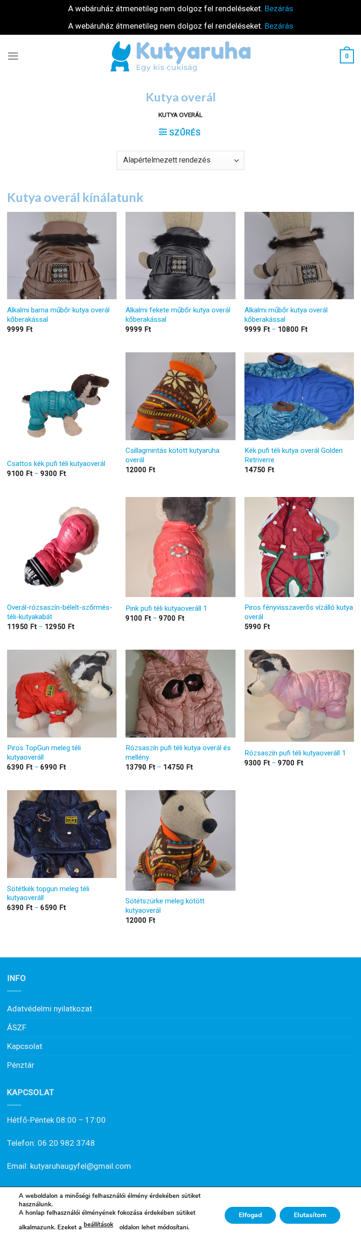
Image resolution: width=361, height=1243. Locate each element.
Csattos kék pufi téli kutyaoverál (56, 463)
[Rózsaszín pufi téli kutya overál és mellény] (180, 693)
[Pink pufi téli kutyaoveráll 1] (180, 547)
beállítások (98, 1224)
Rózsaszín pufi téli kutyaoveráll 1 (295, 753)
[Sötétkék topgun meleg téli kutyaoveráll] (62, 834)
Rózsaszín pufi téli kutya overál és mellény (178, 752)
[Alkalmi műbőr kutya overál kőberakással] (299, 255)
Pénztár (20, 1065)
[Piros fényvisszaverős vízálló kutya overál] (299, 547)
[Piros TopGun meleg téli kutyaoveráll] (62, 693)
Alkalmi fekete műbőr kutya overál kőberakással (178, 315)
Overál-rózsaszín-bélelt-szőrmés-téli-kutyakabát (59, 612)
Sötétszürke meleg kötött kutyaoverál (165, 906)
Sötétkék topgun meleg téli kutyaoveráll (48, 893)
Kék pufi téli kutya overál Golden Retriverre (293, 455)
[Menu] (13, 56)
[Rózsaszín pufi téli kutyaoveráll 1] (299, 696)
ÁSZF (16, 1027)
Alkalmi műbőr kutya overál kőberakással (286, 315)
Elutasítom (310, 1214)
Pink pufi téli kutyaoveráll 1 (166, 608)
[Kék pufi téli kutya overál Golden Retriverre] (299, 396)
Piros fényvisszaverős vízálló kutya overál (298, 612)
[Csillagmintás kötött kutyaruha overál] (180, 396)
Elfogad (250, 1214)
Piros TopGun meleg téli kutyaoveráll (44, 752)
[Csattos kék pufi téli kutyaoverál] (62, 402)
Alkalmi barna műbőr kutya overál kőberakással (58, 315)
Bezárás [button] (279, 8)
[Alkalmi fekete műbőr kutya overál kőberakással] (180, 255)
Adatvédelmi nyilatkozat (49, 1008)
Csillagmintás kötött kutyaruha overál (173, 455)
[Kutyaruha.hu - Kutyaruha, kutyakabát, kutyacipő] (180, 56)
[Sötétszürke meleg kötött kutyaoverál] (180, 840)
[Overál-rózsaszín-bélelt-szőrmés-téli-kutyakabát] (62, 547)
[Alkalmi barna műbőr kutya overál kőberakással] (62, 255)
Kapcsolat (24, 1046)
